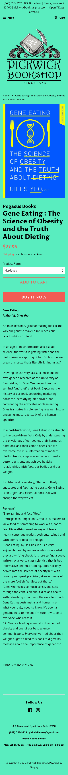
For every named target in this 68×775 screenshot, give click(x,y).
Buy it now (34, 297)
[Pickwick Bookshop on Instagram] (38, 711)
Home (6, 95)
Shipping (8, 254)
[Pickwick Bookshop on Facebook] (30, 711)
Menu (10, 18)
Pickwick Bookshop (37, 763)
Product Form (12, 264)
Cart (62, 18)
